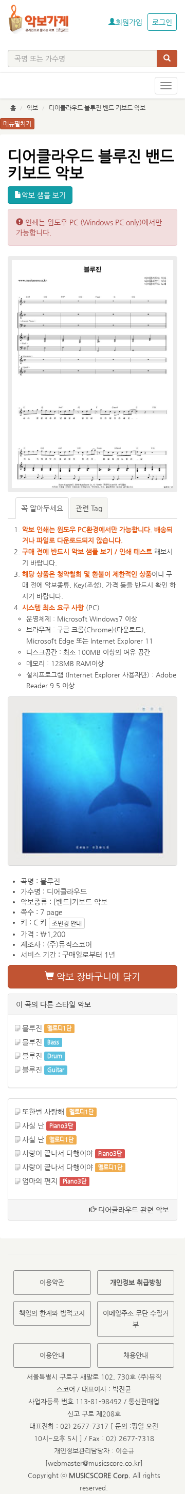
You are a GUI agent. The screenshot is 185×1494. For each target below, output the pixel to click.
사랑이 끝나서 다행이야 (57, 1153)
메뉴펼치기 (17, 123)
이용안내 (52, 1355)
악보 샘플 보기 (44, 195)
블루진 (32, 1028)
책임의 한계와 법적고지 (52, 1313)
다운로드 (129, 629)
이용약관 (52, 1282)
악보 (32, 107)
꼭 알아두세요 (42, 508)
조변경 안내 (67, 923)
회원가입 (129, 22)
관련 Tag (89, 508)
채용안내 (135, 1355)
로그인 (162, 22)
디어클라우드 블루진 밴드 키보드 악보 (97, 107)
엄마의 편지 (40, 1181)
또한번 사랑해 (43, 1112)
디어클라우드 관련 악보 (132, 1210)
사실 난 (33, 1125)
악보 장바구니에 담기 (97, 976)
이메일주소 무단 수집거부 (136, 1318)
